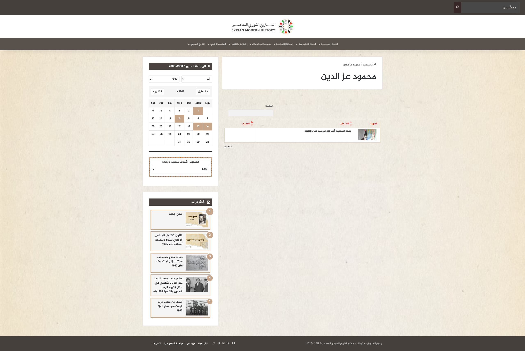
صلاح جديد (176, 214)
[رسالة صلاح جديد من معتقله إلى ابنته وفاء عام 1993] (197, 263)
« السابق (203, 91)
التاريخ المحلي (198, 44)
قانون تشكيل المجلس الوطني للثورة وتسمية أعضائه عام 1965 (169, 240)
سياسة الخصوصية (174, 343)
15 (198, 126)
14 (207, 126)
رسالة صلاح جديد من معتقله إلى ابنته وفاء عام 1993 (169, 261)
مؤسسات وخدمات (261, 44)
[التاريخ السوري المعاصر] (262, 26)
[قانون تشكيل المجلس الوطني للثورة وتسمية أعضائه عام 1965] (197, 241)
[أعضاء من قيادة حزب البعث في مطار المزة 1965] (197, 307)
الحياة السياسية (329, 44)
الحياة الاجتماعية (307, 44)
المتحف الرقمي (218, 44)
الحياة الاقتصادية (284, 44)
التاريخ (246, 124)
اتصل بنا (156, 343)
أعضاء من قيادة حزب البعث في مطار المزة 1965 (170, 306)
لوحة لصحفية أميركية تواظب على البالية (327, 131)
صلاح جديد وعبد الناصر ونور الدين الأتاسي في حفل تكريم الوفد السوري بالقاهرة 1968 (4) (168, 285)
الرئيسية (368, 65)
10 (179, 119)
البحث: (269, 106)
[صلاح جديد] (197, 219)
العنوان (344, 124)
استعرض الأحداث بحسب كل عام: (180, 162)
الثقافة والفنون (239, 44)
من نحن (191, 343)
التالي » (157, 91)
